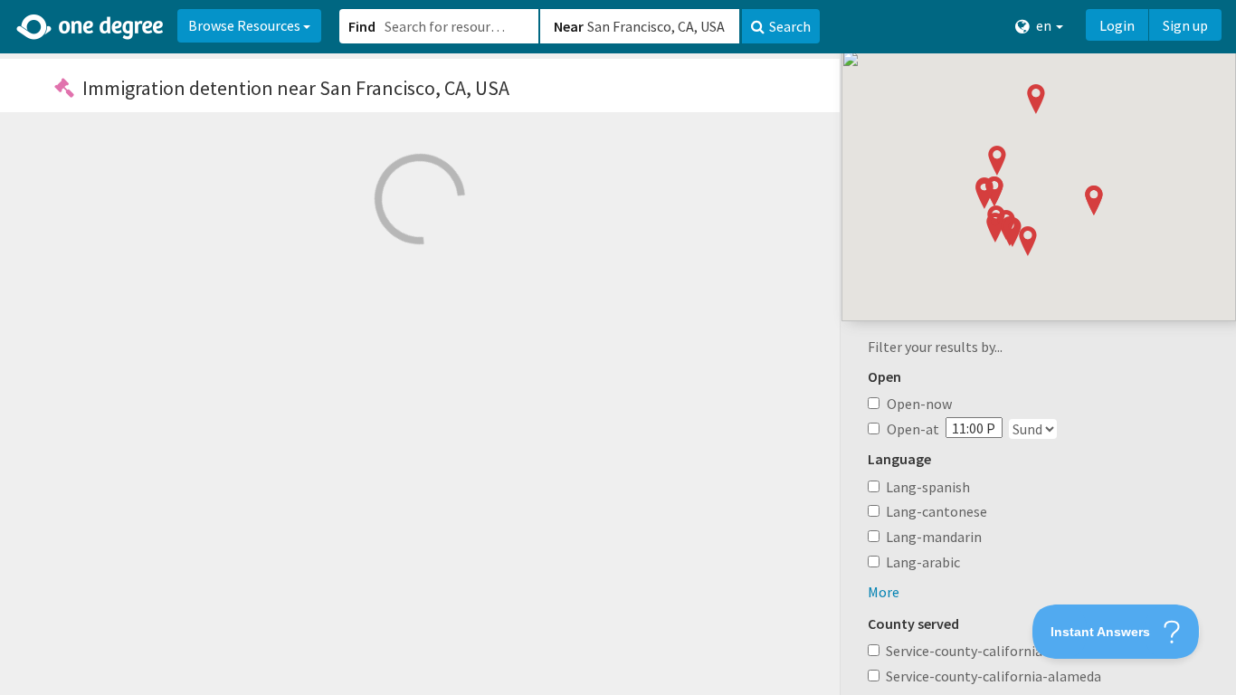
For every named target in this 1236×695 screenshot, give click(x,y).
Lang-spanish (928, 487)
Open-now (919, 404)
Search (790, 26)
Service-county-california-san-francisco (1009, 651)
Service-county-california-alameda (993, 676)
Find (362, 26)
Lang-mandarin (934, 537)
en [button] (1043, 25)
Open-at (913, 429)
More (883, 592)
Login (1117, 25)
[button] (618, 347)
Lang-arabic (923, 562)
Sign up (1185, 25)
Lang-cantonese (936, 511)
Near (569, 26)
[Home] (91, 27)
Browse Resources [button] (245, 25)
